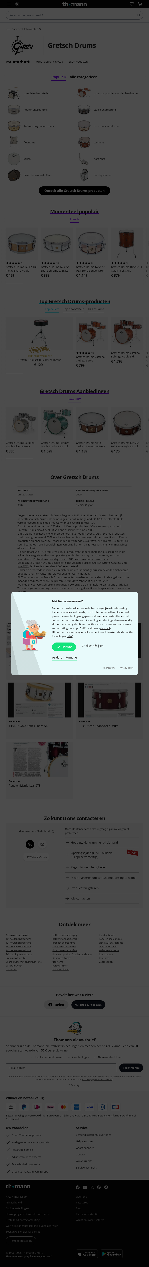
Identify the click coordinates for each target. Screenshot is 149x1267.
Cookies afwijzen (92, 646)
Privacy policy (126, 667)
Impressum (109, 667)
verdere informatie (64, 657)
